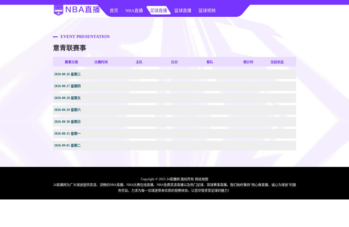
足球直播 (158, 10)
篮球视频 (207, 10)
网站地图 (201, 179)
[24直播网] (76, 15)
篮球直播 (182, 10)
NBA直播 (134, 10)
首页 (114, 10)
